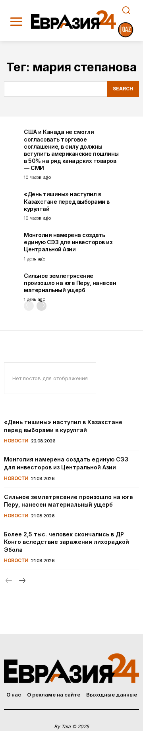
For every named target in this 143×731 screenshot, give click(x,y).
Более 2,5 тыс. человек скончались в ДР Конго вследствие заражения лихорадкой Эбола (66, 542)
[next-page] (41, 306)
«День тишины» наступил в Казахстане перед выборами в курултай (67, 201)
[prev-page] (29, 306)
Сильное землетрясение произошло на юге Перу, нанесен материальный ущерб (70, 282)
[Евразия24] (73, 20)
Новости (16, 441)
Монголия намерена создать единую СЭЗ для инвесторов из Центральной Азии (68, 242)
